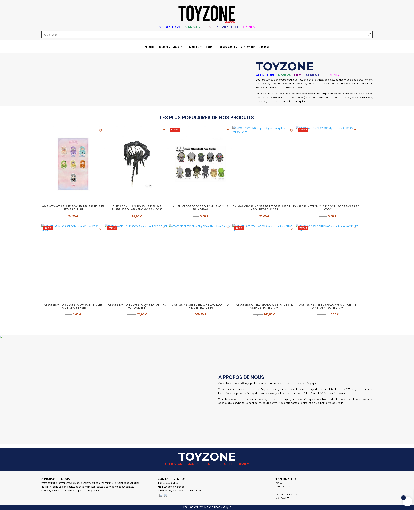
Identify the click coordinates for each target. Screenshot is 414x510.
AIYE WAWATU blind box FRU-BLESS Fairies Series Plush (73, 208)
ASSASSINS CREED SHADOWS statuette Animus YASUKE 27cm (327, 306)
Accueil (149, 47)
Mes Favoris (247, 47)
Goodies (194, 47)
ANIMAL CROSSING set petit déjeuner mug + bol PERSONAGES (264, 208)
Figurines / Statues (170, 47)
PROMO (210, 47)
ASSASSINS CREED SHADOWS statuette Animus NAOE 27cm (264, 306)
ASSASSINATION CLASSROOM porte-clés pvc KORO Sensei (73, 306)
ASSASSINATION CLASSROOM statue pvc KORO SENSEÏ (137, 306)
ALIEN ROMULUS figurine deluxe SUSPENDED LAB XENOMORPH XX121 (137, 208)
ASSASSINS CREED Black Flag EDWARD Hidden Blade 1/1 (200, 306)
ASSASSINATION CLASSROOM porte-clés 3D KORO (327, 208)
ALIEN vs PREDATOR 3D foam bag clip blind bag (200, 208)
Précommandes (227, 47)
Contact (264, 47)
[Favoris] (101, 130)
